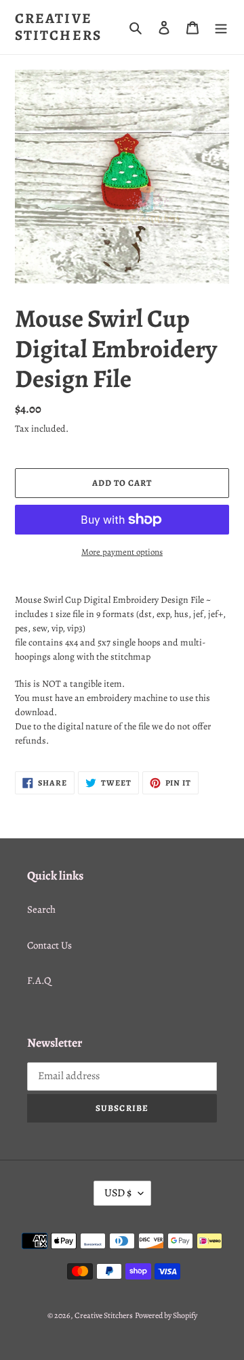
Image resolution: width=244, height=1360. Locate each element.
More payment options (122, 552)
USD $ (117, 1192)
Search (41, 909)
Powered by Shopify (166, 1315)
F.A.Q (39, 980)
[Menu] (221, 27)
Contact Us (49, 945)
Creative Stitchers (58, 27)
